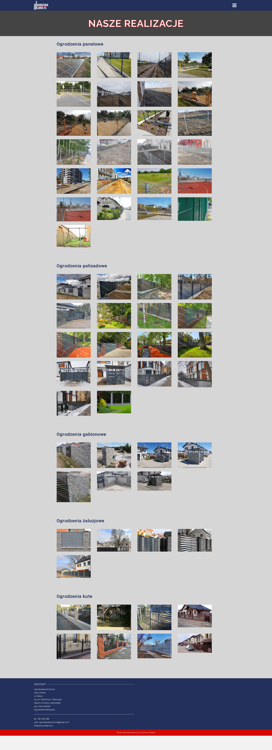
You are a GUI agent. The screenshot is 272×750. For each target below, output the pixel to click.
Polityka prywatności (43, 726)
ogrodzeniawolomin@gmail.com (54, 722)
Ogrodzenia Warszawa (44, 710)
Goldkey (152, 732)
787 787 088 (43, 719)
